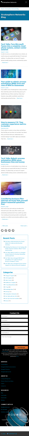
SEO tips (7, 291)
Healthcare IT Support (10, 282)
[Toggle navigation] (26, 2)
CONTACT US (13, 433)
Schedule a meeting (5, 411)
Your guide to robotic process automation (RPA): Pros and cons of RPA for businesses (13, 83)
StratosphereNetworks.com (13, 419)
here (17, 356)
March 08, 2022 (4, 128)
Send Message (21, 347)
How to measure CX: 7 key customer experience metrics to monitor (13, 124)
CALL (4, 433)
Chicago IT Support (9, 275)
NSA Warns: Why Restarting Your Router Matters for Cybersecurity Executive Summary (15, 243)
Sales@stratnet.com (5, 407)
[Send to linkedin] (9, 230)
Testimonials (3, 397)
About (2, 8)
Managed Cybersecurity (6, 371)
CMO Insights (8, 278)
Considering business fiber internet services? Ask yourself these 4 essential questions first (14, 201)
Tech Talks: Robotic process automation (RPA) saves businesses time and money (13, 160)
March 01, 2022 (4, 206)
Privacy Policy (5, 351)
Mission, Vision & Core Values (7, 381)
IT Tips (6, 287)
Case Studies (3, 395)
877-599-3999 (4, 409)
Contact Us (3, 386)
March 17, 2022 (4, 52)
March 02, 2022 (4, 164)
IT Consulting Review (10, 284)
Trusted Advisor (4, 364)
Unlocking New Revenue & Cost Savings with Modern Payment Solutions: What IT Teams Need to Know (16, 248)
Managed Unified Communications (8, 366)
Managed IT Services (5, 369)
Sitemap (3, 400)
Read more (5, 62)
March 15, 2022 (4, 87)
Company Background (5, 378)
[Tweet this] (2, 230)
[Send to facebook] (6, 230)
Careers (2, 383)
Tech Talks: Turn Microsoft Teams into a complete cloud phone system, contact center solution (13, 47)
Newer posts (24, 225)
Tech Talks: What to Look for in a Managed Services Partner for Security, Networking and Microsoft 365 (15, 254)
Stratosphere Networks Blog (12, 8)
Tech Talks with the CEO (11, 296)
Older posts (4, 225)
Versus (6, 300)
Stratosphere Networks (10, 293)
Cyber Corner (8, 280)
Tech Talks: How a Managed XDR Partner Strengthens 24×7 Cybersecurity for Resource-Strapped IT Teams (14, 259)
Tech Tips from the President (12, 298)
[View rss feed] (13, 230)
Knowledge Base (9, 289)
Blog (2, 392)
